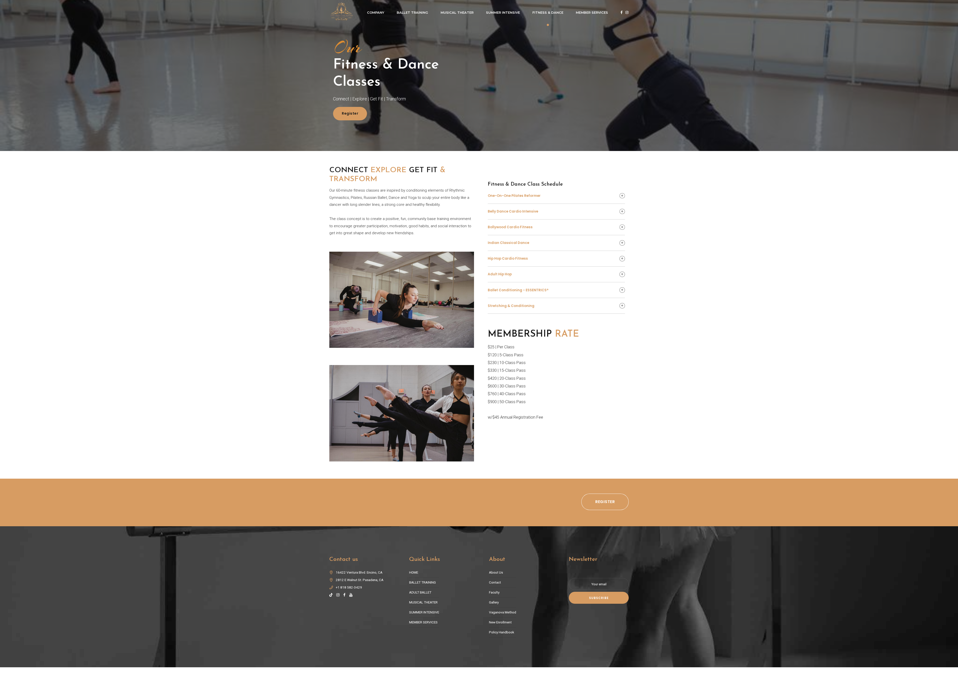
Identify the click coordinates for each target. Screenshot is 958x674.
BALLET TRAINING (422, 582)
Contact (495, 582)
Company (375, 12)
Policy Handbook (501, 632)
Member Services (592, 12)
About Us (496, 572)
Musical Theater (457, 12)
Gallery (494, 602)
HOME (413, 572)
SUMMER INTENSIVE (424, 612)
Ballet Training (412, 12)
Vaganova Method (502, 612)
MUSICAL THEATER (423, 602)
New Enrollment (500, 622)
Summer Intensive (503, 12)
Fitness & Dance (547, 12)
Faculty (494, 592)
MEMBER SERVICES (423, 622)
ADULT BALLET (420, 592)
